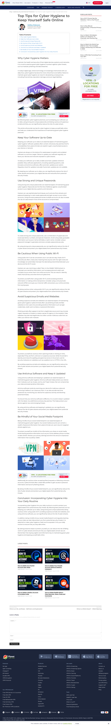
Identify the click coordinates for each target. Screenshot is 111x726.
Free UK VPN (6, 697)
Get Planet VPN (98, 2)
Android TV (41, 706)
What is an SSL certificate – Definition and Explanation (26, 609)
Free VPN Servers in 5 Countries (12, 692)
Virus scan (69, 699)
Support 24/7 (102, 685)
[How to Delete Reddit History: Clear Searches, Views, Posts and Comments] (57, 590)
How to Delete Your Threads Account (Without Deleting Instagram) (53, 567)
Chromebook (42, 699)
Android (40, 668)
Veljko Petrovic (33, 25)
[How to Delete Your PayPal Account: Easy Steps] (30, 563)
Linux (39, 696)
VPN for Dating (70, 687)
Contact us (102, 666)
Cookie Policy (67, 723)
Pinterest (53, 712)
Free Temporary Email (72, 706)
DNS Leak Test (70, 695)
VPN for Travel (70, 680)
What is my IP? (70, 702)
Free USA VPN (7, 695)
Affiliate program (103, 673)
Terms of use (102, 675)
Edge (39, 685)
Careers (101, 671)
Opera (39, 687)
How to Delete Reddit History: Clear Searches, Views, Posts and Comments (55, 594)
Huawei (40, 675)
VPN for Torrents (71, 678)
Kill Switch (6, 673)
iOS (39, 671)
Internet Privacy (47, 7)
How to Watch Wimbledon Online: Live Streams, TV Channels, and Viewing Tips (88, 36)
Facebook (17, 712)
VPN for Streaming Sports (73, 668)
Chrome (40, 680)
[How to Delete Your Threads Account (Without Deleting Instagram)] (57, 563)
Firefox (40, 682)
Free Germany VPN (8, 702)
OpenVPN (41, 703)
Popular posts (86, 14)
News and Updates (74, 7)
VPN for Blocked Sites (72, 682)
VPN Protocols (7, 680)
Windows (40, 692)
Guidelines (30, 7)
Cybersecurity (60, 7)
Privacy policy (103, 680)
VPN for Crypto (70, 685)
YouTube (35, 712)
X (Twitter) (26, 712)
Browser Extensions (43, 678)
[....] (5, 3)
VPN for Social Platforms (73, 675)
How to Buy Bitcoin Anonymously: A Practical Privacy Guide (90, 27)
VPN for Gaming (71, 673)
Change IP (6, 671)
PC (39, 689)
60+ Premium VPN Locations (11, 706)
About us (101, 668)
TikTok (62, 712)
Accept (77, 723)
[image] (8, 656)
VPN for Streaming (71, 666)
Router (40, 701)
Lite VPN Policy (103, 682)
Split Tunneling (7, 668)
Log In (106, 2)
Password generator (72, 704)
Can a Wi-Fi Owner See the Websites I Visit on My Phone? (89, 19)
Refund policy (102, 678)
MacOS (40, 694)
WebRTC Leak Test (71, 697)
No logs (5, 666)
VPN (38, 7)
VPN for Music (70, 671)
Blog (100, 689)
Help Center (102, 687)
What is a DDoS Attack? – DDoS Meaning (89, 609)
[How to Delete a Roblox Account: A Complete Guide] (30, 590)
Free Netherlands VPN (9, 699)
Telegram (7, 712)
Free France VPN (7, 704)
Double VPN (6, 675)
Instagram (45, 712)
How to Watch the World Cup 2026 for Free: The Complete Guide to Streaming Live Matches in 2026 (90, 47)
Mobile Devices (42, 666)
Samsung (40, 673)
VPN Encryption (7, 678)
